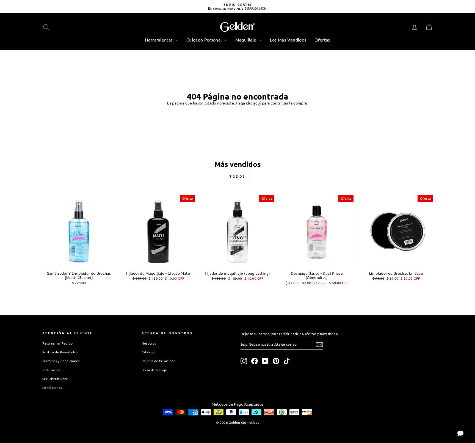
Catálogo (149, 352)
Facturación (51, 370)
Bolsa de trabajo (154, 370)
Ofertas (322, 39)
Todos (237, 176)
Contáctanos (52, 387)
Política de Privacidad (159, 361)
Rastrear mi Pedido (57, 343)
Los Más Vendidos (288, 39)
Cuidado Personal (204, 39)
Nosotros (149, 343)
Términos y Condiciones (61, 361)
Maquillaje (246, 39)
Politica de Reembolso (60, 352)
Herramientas (159, 39)
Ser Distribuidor (55, 378)
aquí (257, 103)
